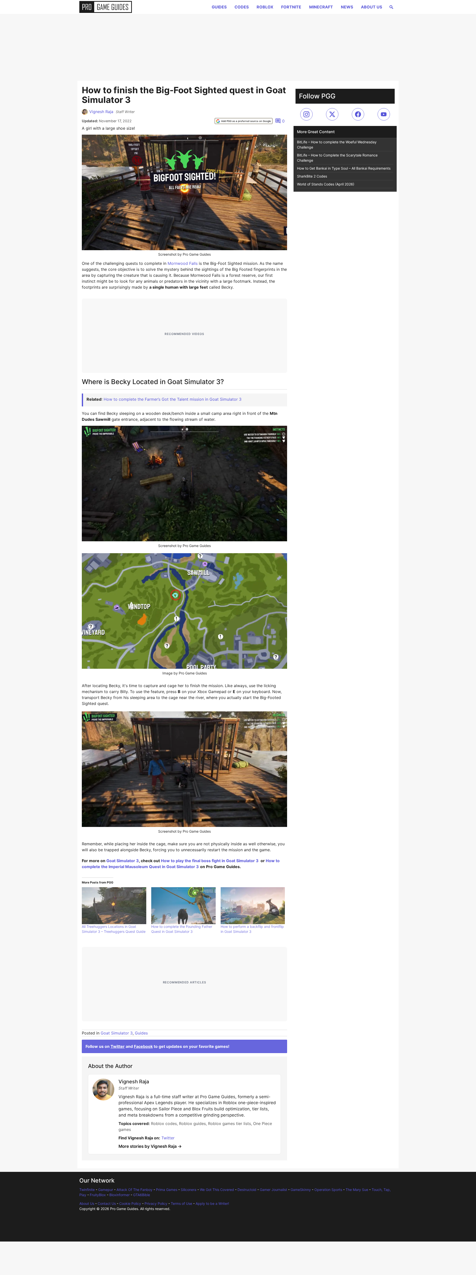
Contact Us (107, 1203)
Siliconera (188, 1189)
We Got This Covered (217, 1189)
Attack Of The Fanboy (134, 1189)
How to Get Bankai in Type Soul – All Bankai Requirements (343, 168)
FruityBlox (98, 1195)
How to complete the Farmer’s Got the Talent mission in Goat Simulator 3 (172, 399)
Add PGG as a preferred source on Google (246, 121)
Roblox (265, 6)
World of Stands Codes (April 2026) (325, 184)
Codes (242, 6)
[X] (332, 114)
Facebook (143, 1046)
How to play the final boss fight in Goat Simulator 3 (210, 860)
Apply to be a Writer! (212, 1203)
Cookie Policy (130, 1203)
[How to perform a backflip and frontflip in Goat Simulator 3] (253, 905)
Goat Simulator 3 (122, 860)
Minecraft (321, 6)
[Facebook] (358, 114)
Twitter (118, 1046)
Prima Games (166, 1189)
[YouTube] (384, 114)
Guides (219, 6)
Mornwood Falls (183, 263)
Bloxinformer (119, 1195)
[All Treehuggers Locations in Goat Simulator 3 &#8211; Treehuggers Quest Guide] (114, 905)
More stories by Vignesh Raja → (150, 1146)
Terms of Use (181, 1203)
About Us (371, 6)
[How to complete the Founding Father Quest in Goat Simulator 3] (183, 905)
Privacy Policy (156, 1203)
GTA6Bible (141, 1195)
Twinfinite (87, 1189)
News (347, 6)
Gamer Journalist (273, 1189)
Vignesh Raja (101, 111)
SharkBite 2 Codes (312, 176)
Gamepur (105, 1189)
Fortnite (291, 6)
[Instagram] (306, 114)
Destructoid (247, 1189)
